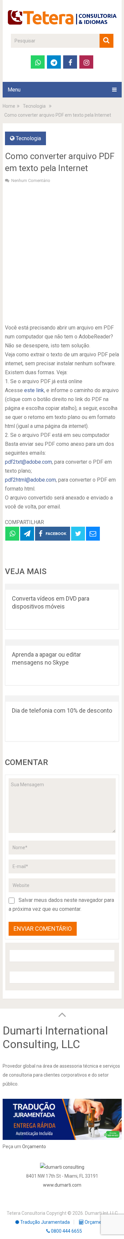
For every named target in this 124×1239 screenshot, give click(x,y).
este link (34, 390)
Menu (14, 90)
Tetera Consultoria (26, 1213)
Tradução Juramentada (44, 1222)
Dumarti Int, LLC (101, 1213)
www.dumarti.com (62, 1185)
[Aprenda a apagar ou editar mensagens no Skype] (62, 642)
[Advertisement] (62, 253)
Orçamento (34, 1146)
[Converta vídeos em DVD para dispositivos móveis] (62, 587)
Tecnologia (28, 138)
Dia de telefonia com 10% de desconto (62, 710)
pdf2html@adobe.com (30, 480)
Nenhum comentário (30, 180)
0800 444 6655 (66, 1231)
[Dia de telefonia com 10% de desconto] (62, 698)
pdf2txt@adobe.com (28, 462)
